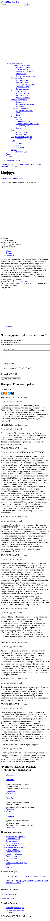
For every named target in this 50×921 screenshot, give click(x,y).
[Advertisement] (25, 32)
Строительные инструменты (27, 124)
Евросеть (10, 780)
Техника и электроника (20, 65)
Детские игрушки (23, 98)
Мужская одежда (22, 87)
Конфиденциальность (15, 910)
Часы (18, 115)
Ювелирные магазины (25, 104)
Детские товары (22, 93)
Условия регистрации (15, 908)
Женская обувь (22, 82)
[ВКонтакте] (2, 393)
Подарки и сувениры (19, 108)
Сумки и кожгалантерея (25, 85)
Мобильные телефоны (25, 72)
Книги (18, 145)
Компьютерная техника (25, 76)
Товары (9, 253)
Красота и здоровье (19, 100)
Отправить (16, 379)
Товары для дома (22, 126)
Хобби (13, 141)
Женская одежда (22, 80)
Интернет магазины (14, 63)
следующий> (6, 178)
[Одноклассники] (5, 393)
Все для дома (16, 117)
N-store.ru (10, 816)
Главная (4, 164)
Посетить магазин (19, 281)
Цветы (18, 113)
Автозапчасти (21, 134)
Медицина (20, 106)
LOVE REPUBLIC (8, 898)
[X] (12, 393)
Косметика (20, 102)
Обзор (8, 251)
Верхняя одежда (22, 89)
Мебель (19, 119)
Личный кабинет (13, 160)
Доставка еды (21, 152)
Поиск (27, 4)
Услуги (14, 150)
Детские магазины (18, 91)
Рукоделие (20, 147)
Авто (13, 130)
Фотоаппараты (22, 69)
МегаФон (10, 798)
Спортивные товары (24, 139)
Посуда (18, 128)
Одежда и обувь (17, 78)
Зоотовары (20, 143)
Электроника (21, 74)
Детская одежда (22, 95)
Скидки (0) (10, 255)
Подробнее (10, 791)
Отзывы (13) (11, 326)
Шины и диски (22, 132)
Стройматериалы (23, 121)
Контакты (10, 912)
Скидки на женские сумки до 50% (30, 876)
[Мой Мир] (9, 393)
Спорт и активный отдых (21, 137)
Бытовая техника (23, 67)
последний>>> (19, 178)
